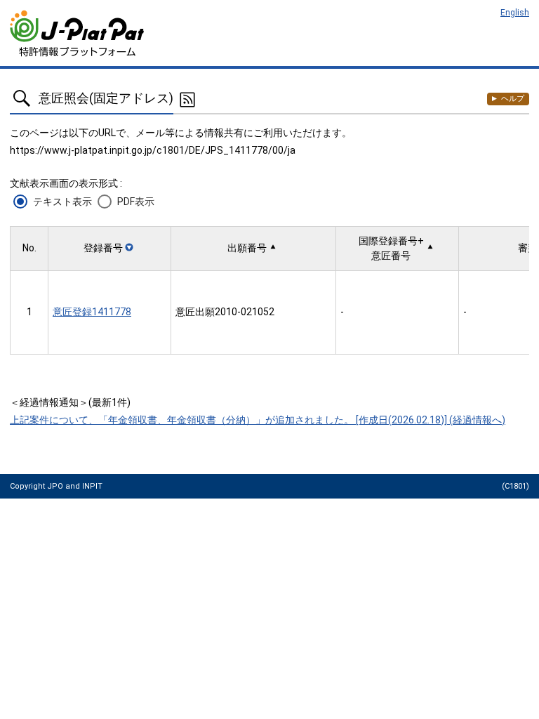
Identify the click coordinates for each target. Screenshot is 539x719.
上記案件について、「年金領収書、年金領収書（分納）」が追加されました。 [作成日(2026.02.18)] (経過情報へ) (257, 420)
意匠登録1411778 (92, 311)
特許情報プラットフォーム (78, 33)
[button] (109, 248)
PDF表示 (135, 201)
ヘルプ (512, 98)
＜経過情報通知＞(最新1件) (70, 402)
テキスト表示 (62, 201)
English (514, 13)
